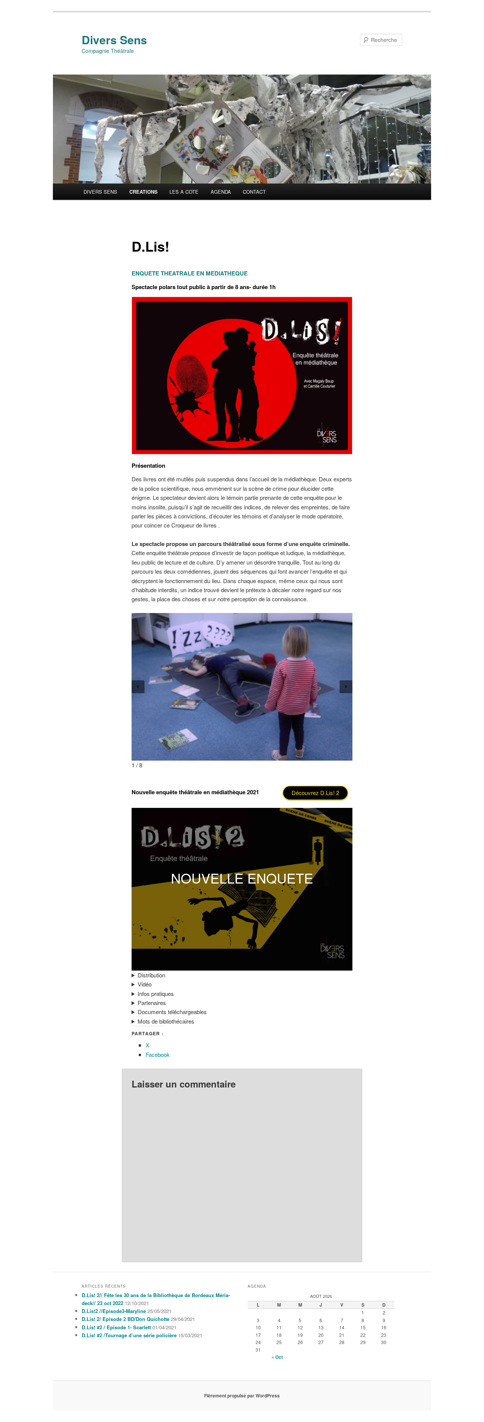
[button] (138, 686)
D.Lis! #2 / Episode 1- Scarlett (116, 1327)
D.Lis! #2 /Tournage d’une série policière (129, 1335)
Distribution (151, 975)
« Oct (277, 1357)
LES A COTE (184, 191)
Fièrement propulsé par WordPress (242, 1395)
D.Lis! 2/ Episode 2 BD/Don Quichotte (125, 1318)
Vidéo (145, 984)
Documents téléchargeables (172, 1012)
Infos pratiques (156, 993)
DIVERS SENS (100, 191)
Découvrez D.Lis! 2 (315, 793)
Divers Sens (114, 39)
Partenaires (152, 1003)
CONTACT (254, 191)
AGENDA (221, 191)
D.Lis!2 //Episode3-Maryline (114, 1311)
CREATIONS (143, 191)
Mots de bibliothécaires (166, 1021)
